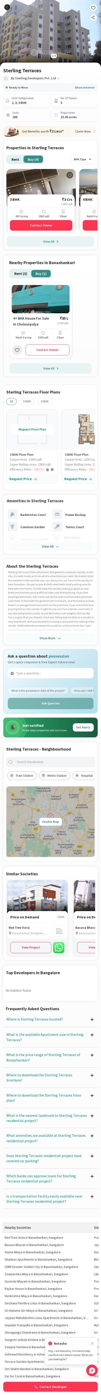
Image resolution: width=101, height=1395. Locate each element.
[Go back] (7, 7)
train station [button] (24, 775)
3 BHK (27, 401)
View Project (31, 947)
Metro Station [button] (57, 775)
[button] (34, 469)
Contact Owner (41, 225)
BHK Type (80, 159)
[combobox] (54, 762)
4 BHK (45, 401)
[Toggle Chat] (92, 1370)
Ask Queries (51, 703)
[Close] (92, 1343)
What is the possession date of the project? (38, 691)
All (11, 401)
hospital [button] (87, 775)
